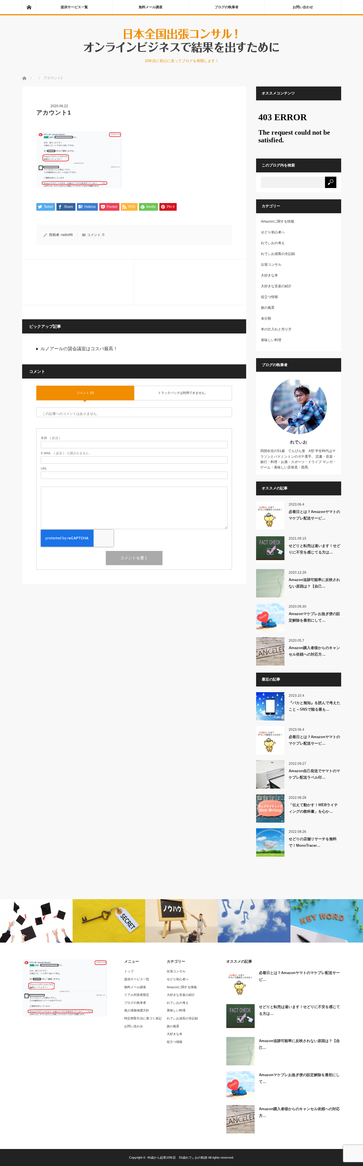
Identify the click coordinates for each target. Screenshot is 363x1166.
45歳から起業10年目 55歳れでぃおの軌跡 (177, 1157)
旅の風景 (268, 308)
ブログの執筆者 (227, 7)
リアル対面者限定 (136, 994)
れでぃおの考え (273, 243)
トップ (129, 971)
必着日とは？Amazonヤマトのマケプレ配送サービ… (314, 515)
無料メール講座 (150, 7)
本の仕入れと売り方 (276, 329)
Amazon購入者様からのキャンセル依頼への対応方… (314, 651)
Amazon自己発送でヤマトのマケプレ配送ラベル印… (314, 774)
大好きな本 (269, 275)
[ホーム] (29, 7)
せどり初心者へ (273, 232)
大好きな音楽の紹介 (276, 286)
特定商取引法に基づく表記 (143, 1018)
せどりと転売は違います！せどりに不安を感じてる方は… (314, 549)
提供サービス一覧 (74, 7)
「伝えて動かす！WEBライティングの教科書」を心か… (313, 808)
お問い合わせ (303, 7)
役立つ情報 (269, 297)
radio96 (67, 235)
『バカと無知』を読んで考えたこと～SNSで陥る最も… (314, 706)
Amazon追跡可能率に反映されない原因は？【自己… (314, 583)
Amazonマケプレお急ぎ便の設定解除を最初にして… (314, 617)
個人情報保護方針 (136, 1010)
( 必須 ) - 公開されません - (66, 453)
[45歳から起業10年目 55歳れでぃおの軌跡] (181, 52)
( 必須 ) (50, 438)
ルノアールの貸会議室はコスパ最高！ (79, 348)
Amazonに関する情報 (277, 221)
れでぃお (298, 442)
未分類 (266, 318)
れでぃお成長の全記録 (278, 254)
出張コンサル (271, 265)
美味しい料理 (271, 340)
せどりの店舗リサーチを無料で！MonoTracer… (313, 842)
